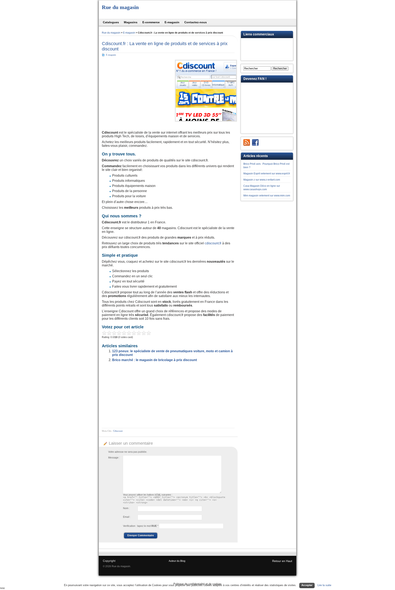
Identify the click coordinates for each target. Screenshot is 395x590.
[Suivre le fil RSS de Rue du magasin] (246, 142)
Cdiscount (118, 431)
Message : (114, 457)
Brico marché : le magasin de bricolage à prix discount (154, 360)
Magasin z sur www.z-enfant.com (261, 179)
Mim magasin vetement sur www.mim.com (266, 195)
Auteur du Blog (177, 561)
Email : (127, 516)
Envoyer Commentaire (140, 535)
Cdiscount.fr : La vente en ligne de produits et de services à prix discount (165, 46)
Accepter (307, 585)
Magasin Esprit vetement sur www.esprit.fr (266, 173)
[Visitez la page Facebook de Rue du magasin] (255, 142)
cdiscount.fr (213, 243)
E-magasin (129, 32)
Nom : (126, 508)
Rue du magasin (120, 7)
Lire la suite (324, 585)
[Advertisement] (136, 87)
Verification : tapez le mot (140, 526)
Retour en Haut (282, 561)
